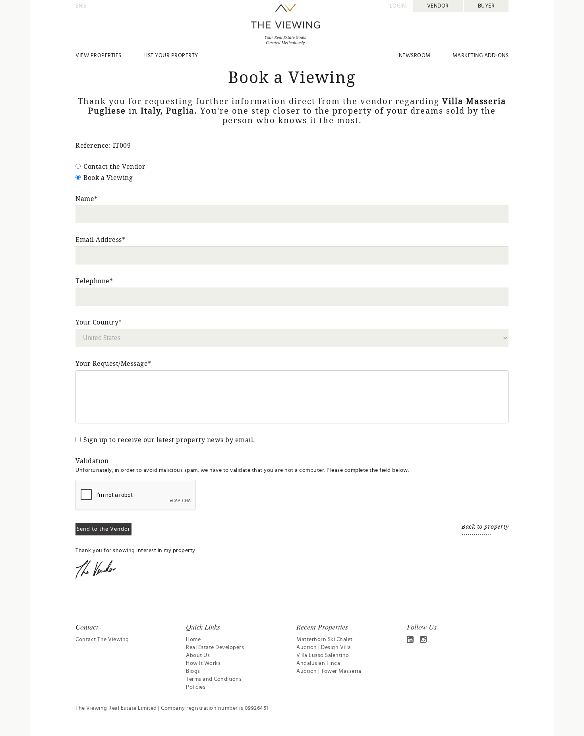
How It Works (203, 663)
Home (193, 639)
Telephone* (94, 280)
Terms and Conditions (214, 679)
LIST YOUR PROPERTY (170, 55)
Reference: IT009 (103, 145)
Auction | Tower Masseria (328, 671)
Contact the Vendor (114, 166)
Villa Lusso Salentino (322, 655)
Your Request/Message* (113, 363)
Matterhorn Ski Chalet (324, 639)
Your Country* (98, 322)
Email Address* (100, 239)
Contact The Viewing (102, 639)
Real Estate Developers (215, 647)
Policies (195, 687)
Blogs (193, 671)
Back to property (485, 526)
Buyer (486, 6)
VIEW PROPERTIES (98, 55)
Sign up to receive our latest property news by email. (169, 439)
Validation (91, 460)
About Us (198, 655)
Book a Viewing (108, 177)
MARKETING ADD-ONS (481, 55)
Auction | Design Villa (323, 647)
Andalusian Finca (318, 663)
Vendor (438, 6)
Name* (86, 198)
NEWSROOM (415, 55)
